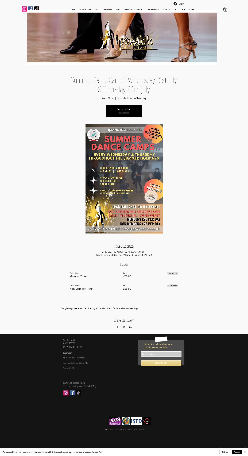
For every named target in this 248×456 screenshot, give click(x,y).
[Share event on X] (124, 327)
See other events (124, 112)
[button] (225, 9)
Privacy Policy (97, 452)
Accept (237, 452)
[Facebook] (30, 9)
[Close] (244, 452)
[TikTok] (36, 9)
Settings (225, 452)
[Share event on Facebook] (118, 327)
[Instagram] (24, 9)
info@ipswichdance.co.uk (73, 346)
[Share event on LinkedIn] (130, 327)
